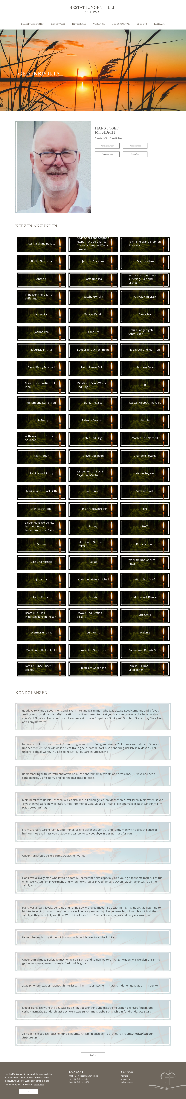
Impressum (126, 1079)
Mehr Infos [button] (39, 1084)
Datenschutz (127, 1082)
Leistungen (58, 24)
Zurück (93, 1055)
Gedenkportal (121, 24)
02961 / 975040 (81, 1082)
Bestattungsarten (32, 24)
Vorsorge (99, 24)
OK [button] (28, 1091)
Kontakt (159, 24)
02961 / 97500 (81, 1079)
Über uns (141, 24)
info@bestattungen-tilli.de (86, 1075)
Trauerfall (79, 24)
